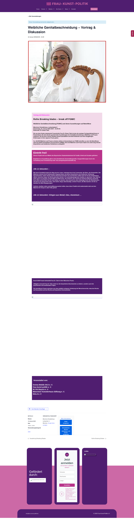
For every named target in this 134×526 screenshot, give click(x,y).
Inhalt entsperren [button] (66, 422)
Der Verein (58, 9)
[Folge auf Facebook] (63, 513)
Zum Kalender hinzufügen (38, 409)
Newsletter (94, 9)
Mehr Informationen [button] (66, 418)
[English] (83, 10)
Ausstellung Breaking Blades (37, 438)
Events (43, 9)
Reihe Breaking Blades (98, 438)
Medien (51, 9)
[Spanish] (87, 10)
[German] (79, 10)
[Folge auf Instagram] (67, 513)
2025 (29, 431)
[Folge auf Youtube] (71, 513)
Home (37, 9)
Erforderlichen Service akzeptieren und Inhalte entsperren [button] (66, 431)
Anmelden (67, 485)
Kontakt (73, 9)
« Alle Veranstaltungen (34, 16)
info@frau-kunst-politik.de (32, 513)
